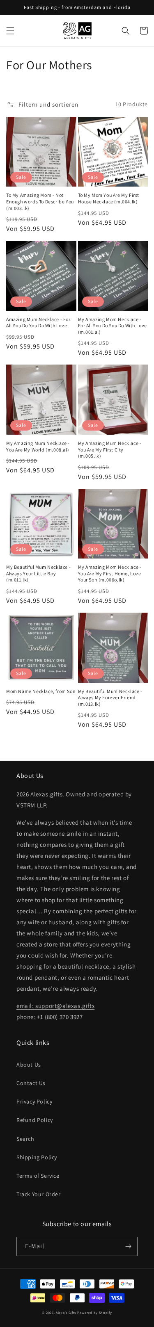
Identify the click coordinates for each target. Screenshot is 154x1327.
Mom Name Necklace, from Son (41, 691)
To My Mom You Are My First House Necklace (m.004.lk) (109, 198)
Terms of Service (38, 1175)
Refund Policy (34, 1120)
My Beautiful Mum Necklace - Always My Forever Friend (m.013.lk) (110, 697)
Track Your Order (38, 1194)
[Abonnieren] (128, 1246)
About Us (28, 1064)
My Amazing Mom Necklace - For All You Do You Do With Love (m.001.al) (112, 325)
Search (25, 1138)
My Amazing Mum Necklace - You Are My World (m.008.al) (38, 446)
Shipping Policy (36, 1157)
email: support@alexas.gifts (55, 1006)
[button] (10, 31)
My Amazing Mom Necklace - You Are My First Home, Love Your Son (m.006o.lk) (110, 573)
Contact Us (31, 1083)
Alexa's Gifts (66, 1312)
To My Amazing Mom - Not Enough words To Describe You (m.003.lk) (40, 201)
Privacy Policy (34, 1101)
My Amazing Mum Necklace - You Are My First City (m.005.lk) (110, 449)
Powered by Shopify (94, 1312)
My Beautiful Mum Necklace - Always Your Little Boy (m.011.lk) (38, 573)
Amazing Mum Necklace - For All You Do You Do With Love (38, 322)
